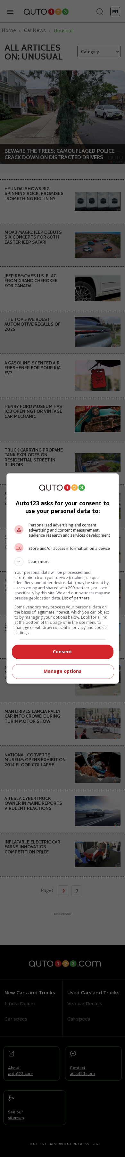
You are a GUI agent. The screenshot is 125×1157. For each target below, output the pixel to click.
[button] (62, 561)
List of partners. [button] (76, 598)
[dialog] (62, 578)
